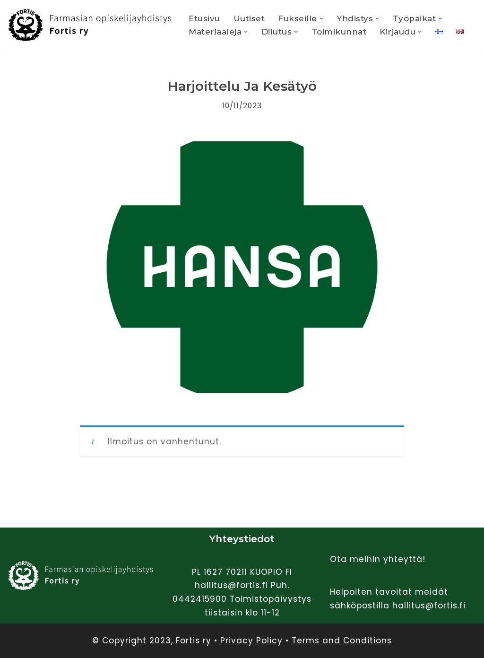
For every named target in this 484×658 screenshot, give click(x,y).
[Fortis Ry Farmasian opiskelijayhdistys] (90, 25)
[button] (322, 19)
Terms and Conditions (342, 640)
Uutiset (249, 18)
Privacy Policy (251, 640)
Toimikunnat (339, 31)
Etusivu (204, 18)
